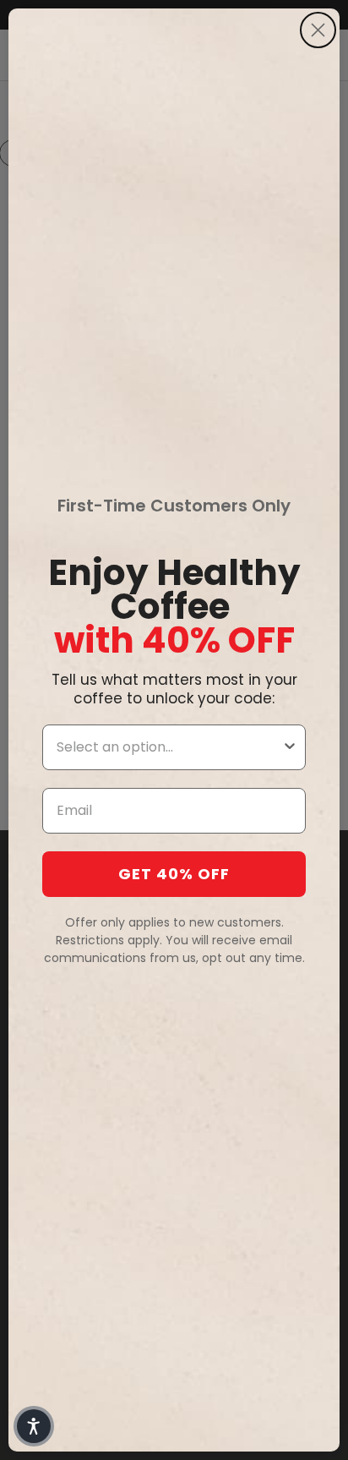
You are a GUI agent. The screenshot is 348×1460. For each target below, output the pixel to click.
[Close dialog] (318, 30)
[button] (34, 1426)
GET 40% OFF (174, 873)
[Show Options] (289, 747)
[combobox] (169, 747)
